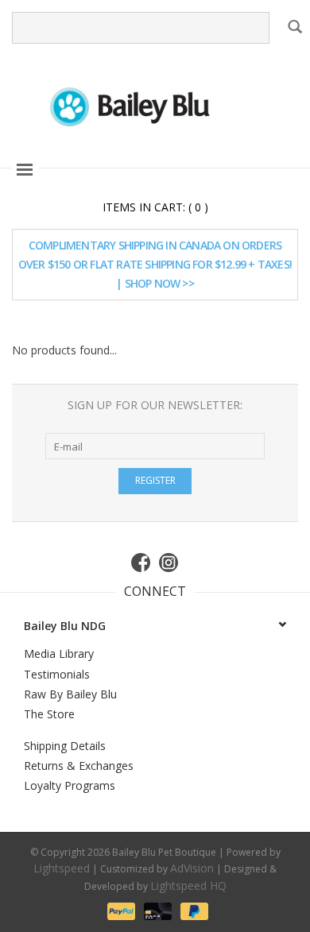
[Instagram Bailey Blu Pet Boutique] (169, 562)
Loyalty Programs (69, 785)
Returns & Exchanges (79, 765)
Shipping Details (65, 745)
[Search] (294, 26)
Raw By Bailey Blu (70, 694)
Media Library (59, 653)
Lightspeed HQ (188, 885)
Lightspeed (61, 868)
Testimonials (57, 674)
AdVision (192, 868)
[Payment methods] (120, 910)
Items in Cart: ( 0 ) (155, 207)
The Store (49, 713)
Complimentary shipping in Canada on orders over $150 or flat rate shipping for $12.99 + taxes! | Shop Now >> (155, 264)
